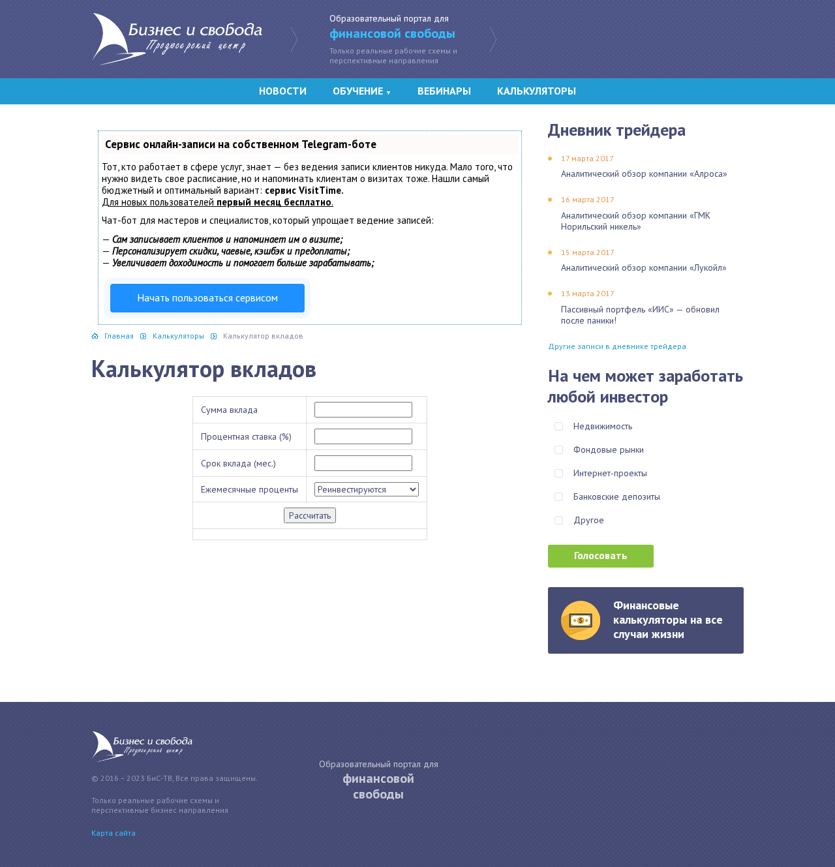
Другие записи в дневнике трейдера (617, 346)
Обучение (362, 90)
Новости (283, 90)
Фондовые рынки (608, 449)
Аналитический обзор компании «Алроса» (644, 173)
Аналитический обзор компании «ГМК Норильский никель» (635, 220)
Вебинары (444, 90)
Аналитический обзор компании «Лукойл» (644, 267)
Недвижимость (602, 426)
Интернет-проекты (610, 473)
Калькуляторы (536, 90)
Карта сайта (113, 833)
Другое (588, 520)
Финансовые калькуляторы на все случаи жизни (668, 619)
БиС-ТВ (176, 39)
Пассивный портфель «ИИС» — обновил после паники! (640, 314)
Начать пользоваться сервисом (207, 297)
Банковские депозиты (616, 496)
